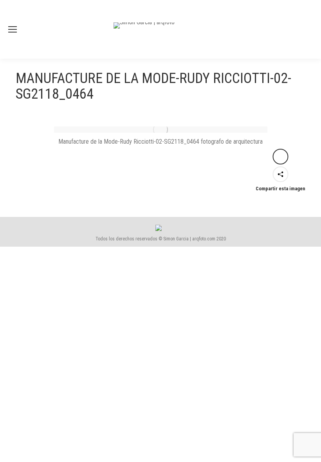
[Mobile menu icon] (12, 29)
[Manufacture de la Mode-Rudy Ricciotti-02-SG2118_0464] (160, 129)
